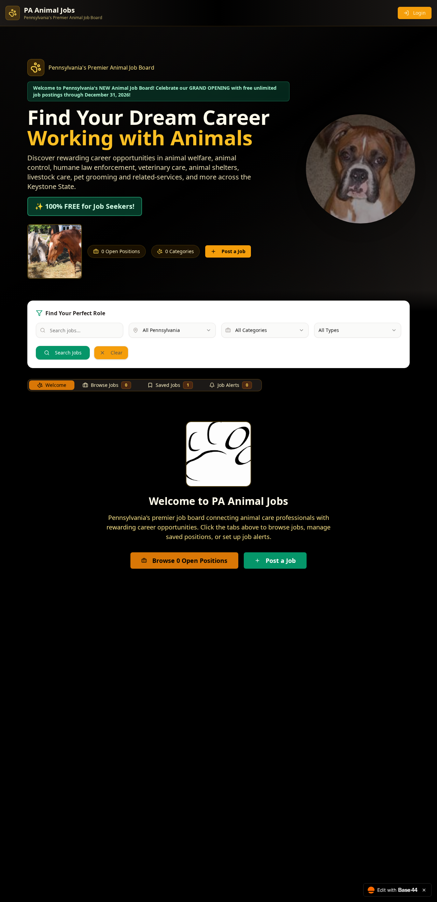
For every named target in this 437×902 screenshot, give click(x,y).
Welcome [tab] (55, 385)
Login (419, 13)
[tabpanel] (218, 495)
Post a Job (233, 251)
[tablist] (144, 385)
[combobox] (172, 330)
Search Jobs (68, 352)
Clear (117, 352)
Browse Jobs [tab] (109, 385)
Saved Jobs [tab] (172, 385)
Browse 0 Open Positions (189, 560)
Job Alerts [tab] (232, 385)
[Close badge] (424, 890)
